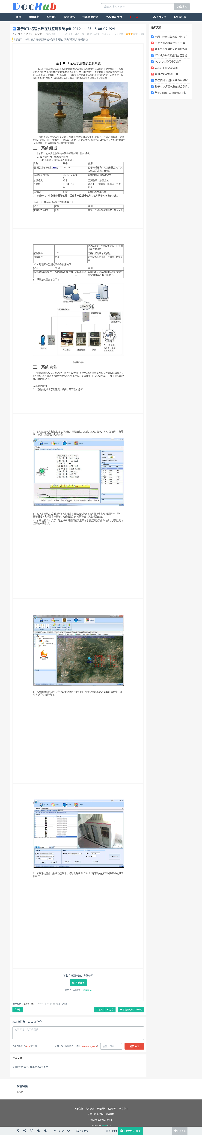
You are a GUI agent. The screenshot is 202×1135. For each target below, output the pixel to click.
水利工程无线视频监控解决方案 (172, 36)
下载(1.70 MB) (132, 1009)
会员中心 (180, 16)
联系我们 (123, 1108)
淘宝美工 (39, 34)
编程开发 (34, 16)
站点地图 (110, 1114)
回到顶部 (181, 1131)
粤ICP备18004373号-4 (101, 1120)
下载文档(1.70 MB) (132, 1131)
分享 (111, 1009)
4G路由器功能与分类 (166, 74)
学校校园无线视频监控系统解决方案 (175, 80)
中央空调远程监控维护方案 (170, 43)
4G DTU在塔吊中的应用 (168, 61)
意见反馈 (101, 1108)
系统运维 (51, 16)
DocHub (104, 1126)
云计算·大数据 (90, 16)
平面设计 (28, 34)
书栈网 (20, 1091)
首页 (18, 16)
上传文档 (161, 16)
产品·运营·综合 (114, 16)
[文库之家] (34, 6)
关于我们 (78, 1108)
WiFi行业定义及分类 (166, 67)
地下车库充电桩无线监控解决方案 (174, 49)
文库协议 (90, 1108)
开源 (135, 16)
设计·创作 (69, 16)
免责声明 (112, 1108)
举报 (19, 1009)
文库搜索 (181, 6)
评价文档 (83, 1131)
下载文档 (80, 982)
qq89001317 (28, 1004)
